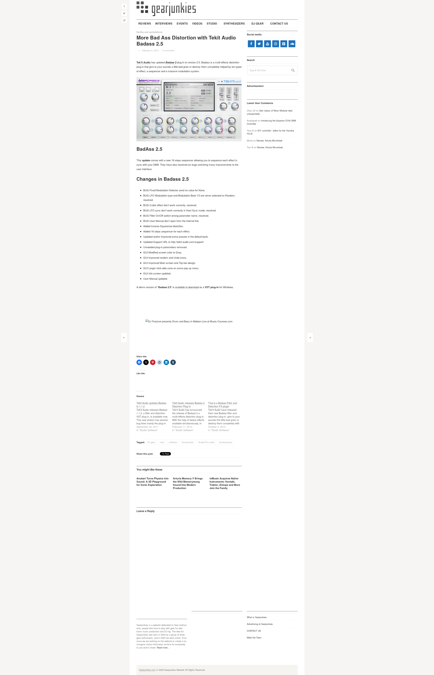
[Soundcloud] (292, 43)
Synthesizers (225, 442)
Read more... (163, 647)
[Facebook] (251, 43)
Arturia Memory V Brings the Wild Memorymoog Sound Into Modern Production (188, 483)
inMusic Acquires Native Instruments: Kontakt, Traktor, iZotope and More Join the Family (225, 483)
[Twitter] (259, 43)
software (173, 442)
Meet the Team (254, 637)
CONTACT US (254, 630)
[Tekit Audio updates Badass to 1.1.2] (154, 416)
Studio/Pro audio (206, 442)
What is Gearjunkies (257, 617)
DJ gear (151, 442)
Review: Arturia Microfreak (269, 140)
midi (162, 442)
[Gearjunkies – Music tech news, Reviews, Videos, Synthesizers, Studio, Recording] (166, 8)
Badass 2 (170, 62)
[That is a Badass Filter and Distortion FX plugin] (226, 416)
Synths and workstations (149, 32)
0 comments (168, 50)
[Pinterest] (283, 43)
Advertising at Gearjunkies (260, 624)
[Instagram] (275, 43)
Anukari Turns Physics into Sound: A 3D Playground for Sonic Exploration (152, 481)
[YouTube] (267, 43)
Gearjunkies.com (147, 669)
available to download (187, 287)
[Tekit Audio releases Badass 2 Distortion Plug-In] (190, 416)
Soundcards (187, 442)
